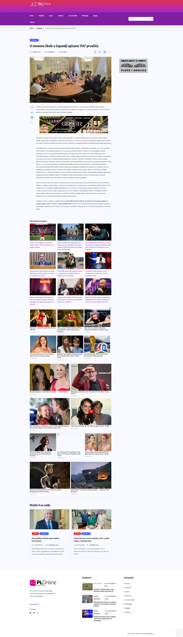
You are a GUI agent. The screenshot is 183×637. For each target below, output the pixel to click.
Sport (51, 16)
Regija (95, 16)
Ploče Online (38, 545)
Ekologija (85, 16)
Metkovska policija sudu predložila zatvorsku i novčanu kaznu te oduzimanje (105, 618)
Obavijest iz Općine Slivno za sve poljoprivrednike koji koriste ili (104, 590)
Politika (41, 16)
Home (31, 28)
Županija (39, 28)
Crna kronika (72, 16)
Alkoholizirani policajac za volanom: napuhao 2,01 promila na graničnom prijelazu (105, 604)
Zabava (32, 22)
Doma (32, 16)
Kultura (60, 16)
